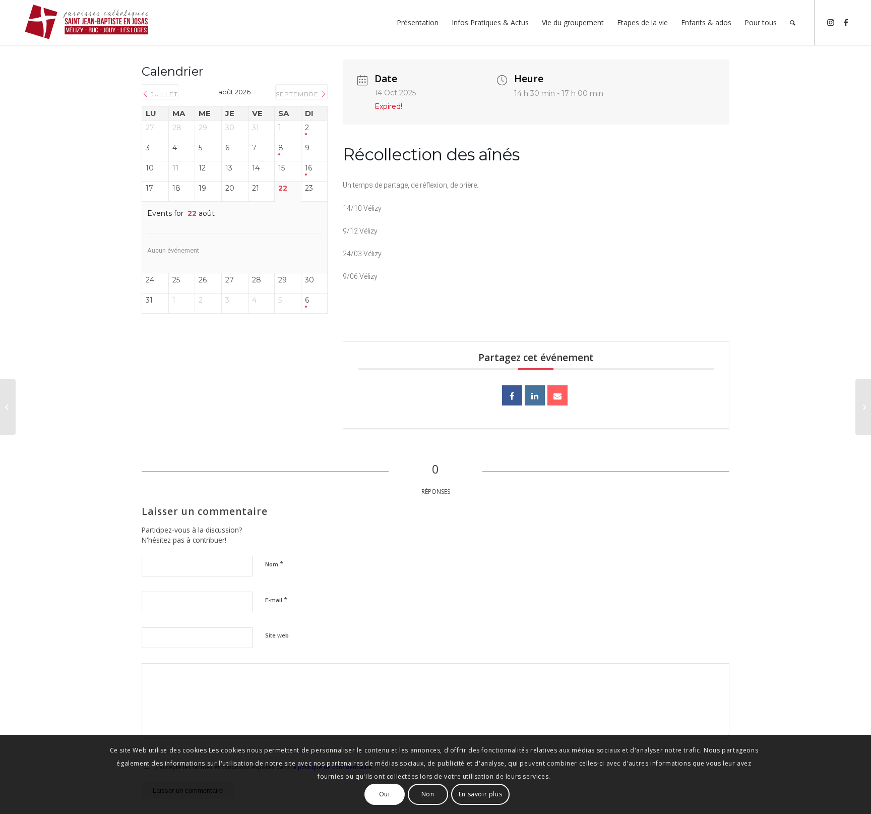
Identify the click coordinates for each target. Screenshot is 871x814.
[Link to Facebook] (845, 22)
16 (308, 168)
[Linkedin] (535, 395)
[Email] (557, 395)
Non (427, 794)
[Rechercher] (792, 22)
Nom (274, 563)
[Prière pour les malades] (8, 407)
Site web (277, 635)
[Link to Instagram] (830, 22)
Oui (384, 794)
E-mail (276, 599)
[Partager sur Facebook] (512, 395)
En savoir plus (480, 794)
